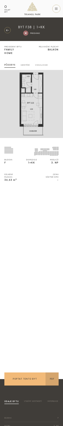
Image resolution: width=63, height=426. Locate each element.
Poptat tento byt (25, 379)
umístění (25, 65)
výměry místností (33, 401)
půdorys (9, 65)
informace (52, 401)
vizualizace (41, 65)
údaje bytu (11, 401)
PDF (52, 379)
